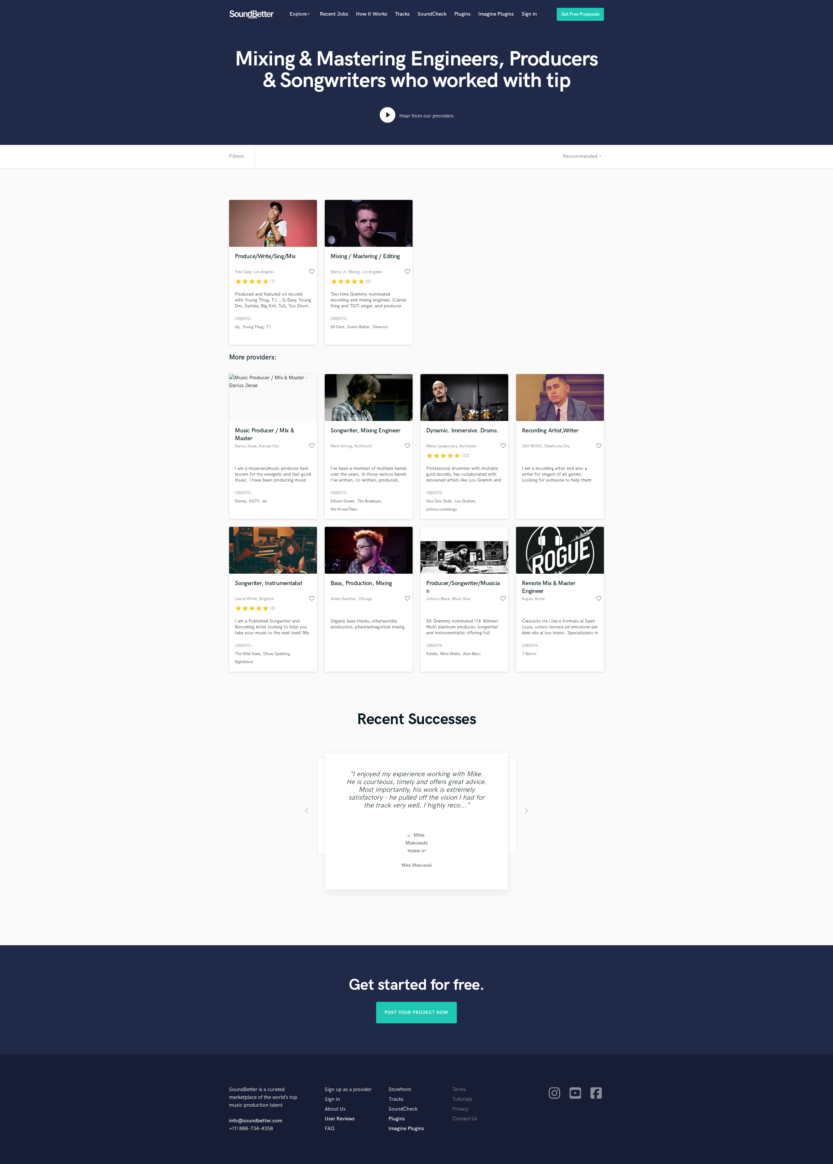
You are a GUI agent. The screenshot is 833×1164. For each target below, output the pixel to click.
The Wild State (247, 654)
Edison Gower (342, 501)
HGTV (254, 501)
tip (237, 327)
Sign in (529, 14)
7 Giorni (529, 654)
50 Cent (337, 327)
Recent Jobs (334, 14)
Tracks (402, 14)
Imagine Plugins (496, 14)
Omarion (380, 327)
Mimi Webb (450, 654)
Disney (240, 501)
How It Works (371, 14)
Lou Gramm (465, 501)
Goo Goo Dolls (439, 501)
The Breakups (369, 501)
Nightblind (244, 662)
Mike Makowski (417, 865)
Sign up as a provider (348, 1090)
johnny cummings (441, 509)
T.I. (269, 327)
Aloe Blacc (472, 654)
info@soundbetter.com (255, 1121)
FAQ (330, 1129)
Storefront (400, 1090)
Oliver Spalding (276, 654)
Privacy (460, 1109)
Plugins (462, 14)
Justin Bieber (358, 327)
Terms (459, 1090)
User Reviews (340, 1119)
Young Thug (252, 327)
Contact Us (464, 1119)
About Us (335, 1109)
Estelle (431, 654)
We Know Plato (344, 509)
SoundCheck (431, 14)
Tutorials (462, 1099)
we (264, 501)
